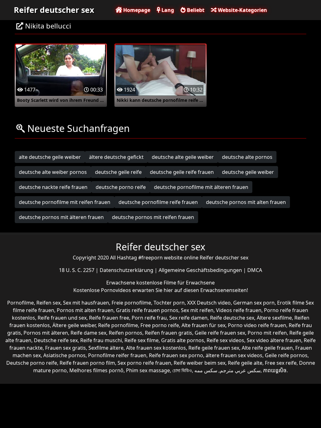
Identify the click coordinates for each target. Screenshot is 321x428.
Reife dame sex (88, 332)
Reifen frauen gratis (168, 332)
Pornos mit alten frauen (85, 310)
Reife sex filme (141, 340)
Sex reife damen (188, 317)
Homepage (136, 10)
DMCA (254, 270)
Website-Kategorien (242, 10)
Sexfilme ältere (106, 347)
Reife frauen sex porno (176, 355)
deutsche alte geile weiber (183, 157)
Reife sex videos (225, 340)
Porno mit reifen (267, 332)
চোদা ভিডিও (182, 370)
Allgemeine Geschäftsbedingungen (201, 270)
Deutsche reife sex (56, 340)
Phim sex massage (148, 370)
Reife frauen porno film (87, 362)
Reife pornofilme (118, 325)
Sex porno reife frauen (144, 362)
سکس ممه (205, 370)
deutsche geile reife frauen (182, 172)
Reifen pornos (125, 332)
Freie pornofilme (131, 302)
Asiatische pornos (64, 355)
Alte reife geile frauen (267, 347)
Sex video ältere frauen (274, 340)
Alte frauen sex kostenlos (156, 347)
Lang (167, 10)
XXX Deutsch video (209, 302)
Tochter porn (169, 302)
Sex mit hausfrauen (86, 302)
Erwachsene (121, 282)
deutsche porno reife (121, 187)
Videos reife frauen (238, 310)
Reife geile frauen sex (213, 347)
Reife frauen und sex (62, 317)
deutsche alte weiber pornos (53, 172)
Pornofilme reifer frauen (117, 355)
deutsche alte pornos (247, 157)
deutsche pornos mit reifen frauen (153, 217)
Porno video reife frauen (257, 325)
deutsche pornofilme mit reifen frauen (64, 202)
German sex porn (254, 302)
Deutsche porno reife (31, 362)
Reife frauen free (109, 317)
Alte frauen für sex (203, 325)
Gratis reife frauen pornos (147, 310)
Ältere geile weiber (74, 325)
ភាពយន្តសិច (275, 370)
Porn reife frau (149, 317)
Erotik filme (290, 302)
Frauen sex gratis (65, 347)
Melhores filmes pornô (96, 370)
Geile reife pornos (286, 355)
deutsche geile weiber (248, 172)
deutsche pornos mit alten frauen (246, 202)
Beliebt (195, 10)
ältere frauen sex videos (234, 355)
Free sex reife (281, 362)
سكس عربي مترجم (240, 370)
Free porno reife (159, 325)
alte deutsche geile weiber (50, 157)
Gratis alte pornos (182, 340)
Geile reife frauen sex (220, 332)
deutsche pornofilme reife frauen (158, 202)
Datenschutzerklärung (127, 270)
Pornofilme (20, 302)
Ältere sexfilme (274, 317)
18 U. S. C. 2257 (77, 270)
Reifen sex (48, 302)
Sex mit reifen (197, 310)
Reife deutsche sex (232, 317)
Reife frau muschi (101, 340)
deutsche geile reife (118, 172)
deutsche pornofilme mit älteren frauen (201, 187)
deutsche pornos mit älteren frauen (61, 217)
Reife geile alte (245, 362)
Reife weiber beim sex (199, 362)
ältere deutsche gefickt (116, 157)
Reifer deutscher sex (54, 9)
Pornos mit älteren (46, 332)
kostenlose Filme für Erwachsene (175, 282)
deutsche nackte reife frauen (53, 187)
